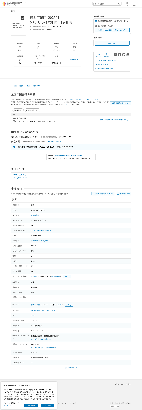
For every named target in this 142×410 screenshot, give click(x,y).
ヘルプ (127, 6)
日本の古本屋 (19, 174)
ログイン (136, 6)
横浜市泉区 (35, 215)
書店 (28, 85)
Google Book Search (22, 177)
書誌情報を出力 (103, 64)
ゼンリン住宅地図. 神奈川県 (41, 230)
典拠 (65, 276)
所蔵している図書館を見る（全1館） (112, 30)
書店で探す (112, 43)
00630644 (58, 304)
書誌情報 (36, 85)
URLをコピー (107, 56)
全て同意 (48, 406)
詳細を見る (74, 59)
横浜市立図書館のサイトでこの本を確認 (113, 120)
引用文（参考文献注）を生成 (107, 61)
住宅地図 (34, 276)
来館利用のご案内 (53, 141)
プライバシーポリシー (60, 403)
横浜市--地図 (35, 304)
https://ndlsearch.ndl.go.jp (41, 339)
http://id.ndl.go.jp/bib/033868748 (44, 347)
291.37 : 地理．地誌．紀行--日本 (43, 310)
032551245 (55, 276)
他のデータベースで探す (106, 68)
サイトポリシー (75, 403)
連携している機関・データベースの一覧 (83, 99)
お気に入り (99, 56)
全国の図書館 (18, 85)
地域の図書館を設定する (120, 103)
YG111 (33, 315)
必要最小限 (31, 406)
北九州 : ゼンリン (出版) (39, 240)
